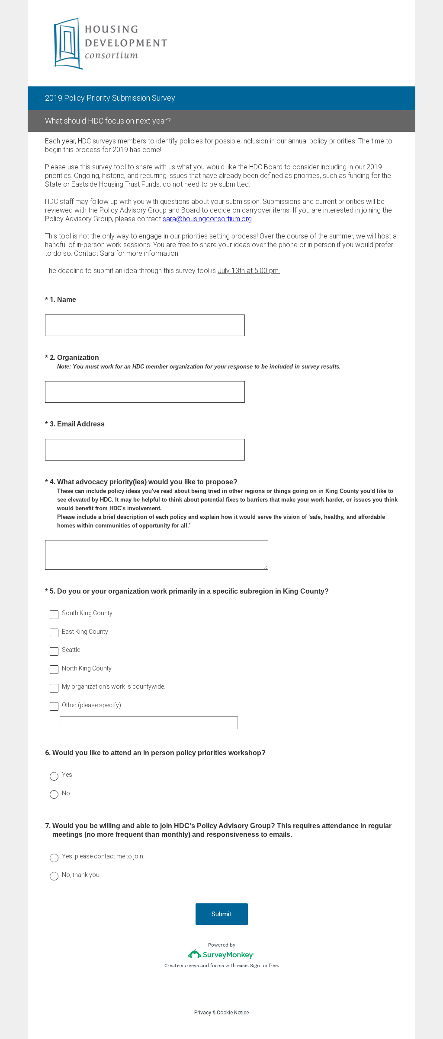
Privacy (202, 1013)
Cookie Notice (233, 1013)
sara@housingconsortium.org (207, 219)
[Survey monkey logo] (221, 954)
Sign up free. (264, 965)
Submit (222, 914)
